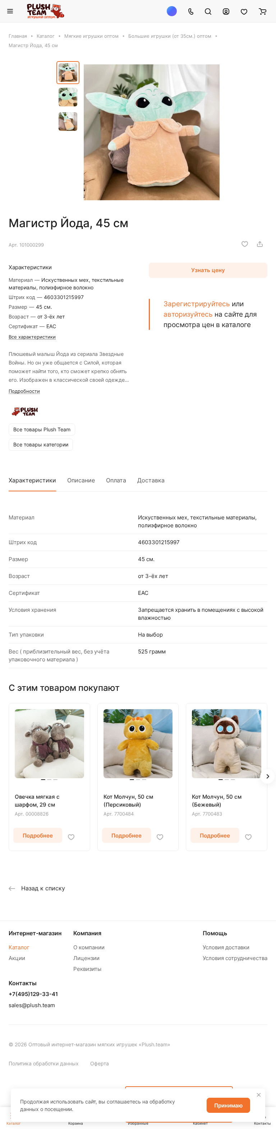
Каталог (19, 947)
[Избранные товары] (244, 11)
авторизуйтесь (188, 314)
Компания (87, 933)
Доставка (151, 480)
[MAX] (172, 11)
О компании (89, 947)
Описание (81, 480)
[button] (267, 776)
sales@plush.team (32, 1005)
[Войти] (226, 11)
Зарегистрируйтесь (197, 303)
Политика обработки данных (44, 1063)
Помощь (215, 933)
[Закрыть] (258, 1094)
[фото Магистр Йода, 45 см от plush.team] (152, 132)
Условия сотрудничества (235, 958)
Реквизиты (87, 968)
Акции (17, 958)
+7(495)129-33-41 (33, 994)
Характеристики (32, 480)
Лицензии (86, 958)
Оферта (99, 1063)
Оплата (116, 480)
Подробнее (38, 835)
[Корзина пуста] (262, 11)
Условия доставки (226, 947)
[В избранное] (244, 244)
